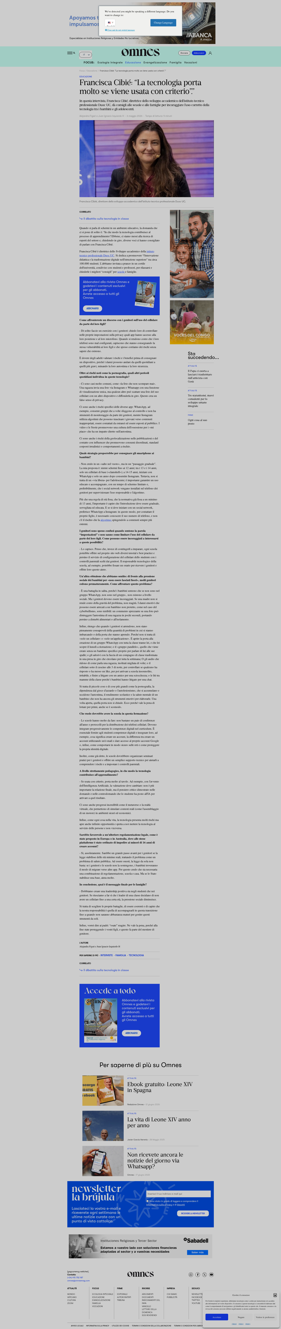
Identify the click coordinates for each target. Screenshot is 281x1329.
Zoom (70, 1303)
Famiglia (176, 62)
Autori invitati (124, 1297)
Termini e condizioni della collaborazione (151, 1326)
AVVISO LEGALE (77, 1326)
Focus (82, 71)
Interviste (107, 955)
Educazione (133, 62)
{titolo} (234, 1324)
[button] (275, 1295)
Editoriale (122, 1294)
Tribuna (121, 1300)
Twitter (196, 1300)
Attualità (72, 1288)
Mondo (71, 1294)
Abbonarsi (199, 53)
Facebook (197, 1297)
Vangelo (146, 1306)
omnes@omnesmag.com (78, 1280)
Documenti (148, 1297)
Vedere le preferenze (265, 1317)
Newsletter (198, 1294)
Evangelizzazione (155, 62)
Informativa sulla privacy (159, 1204)
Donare (184, 53)
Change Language (163, 22)
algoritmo (106, 520)
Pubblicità (172, 1297)
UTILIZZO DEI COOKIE (120, 1326)
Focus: (89, 62)
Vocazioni (190, 62)
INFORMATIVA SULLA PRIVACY (97, 1326)
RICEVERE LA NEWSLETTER (193, 1213)
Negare (241, 1317)
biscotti (181, 1204)
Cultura (71, 1300)
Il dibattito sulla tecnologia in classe (106, 218)
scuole (121, 271)
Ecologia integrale (110, 62)
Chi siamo (172, 1294)
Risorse (146, 1288)
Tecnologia (136, 955)
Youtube (196, 1303)
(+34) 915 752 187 (75, 1277)
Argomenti (147, 1294)
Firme (120, 1288)
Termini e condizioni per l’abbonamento (192, 1326)
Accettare (217, 1317)
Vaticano (72, 1297)
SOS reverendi (149, 1315)
